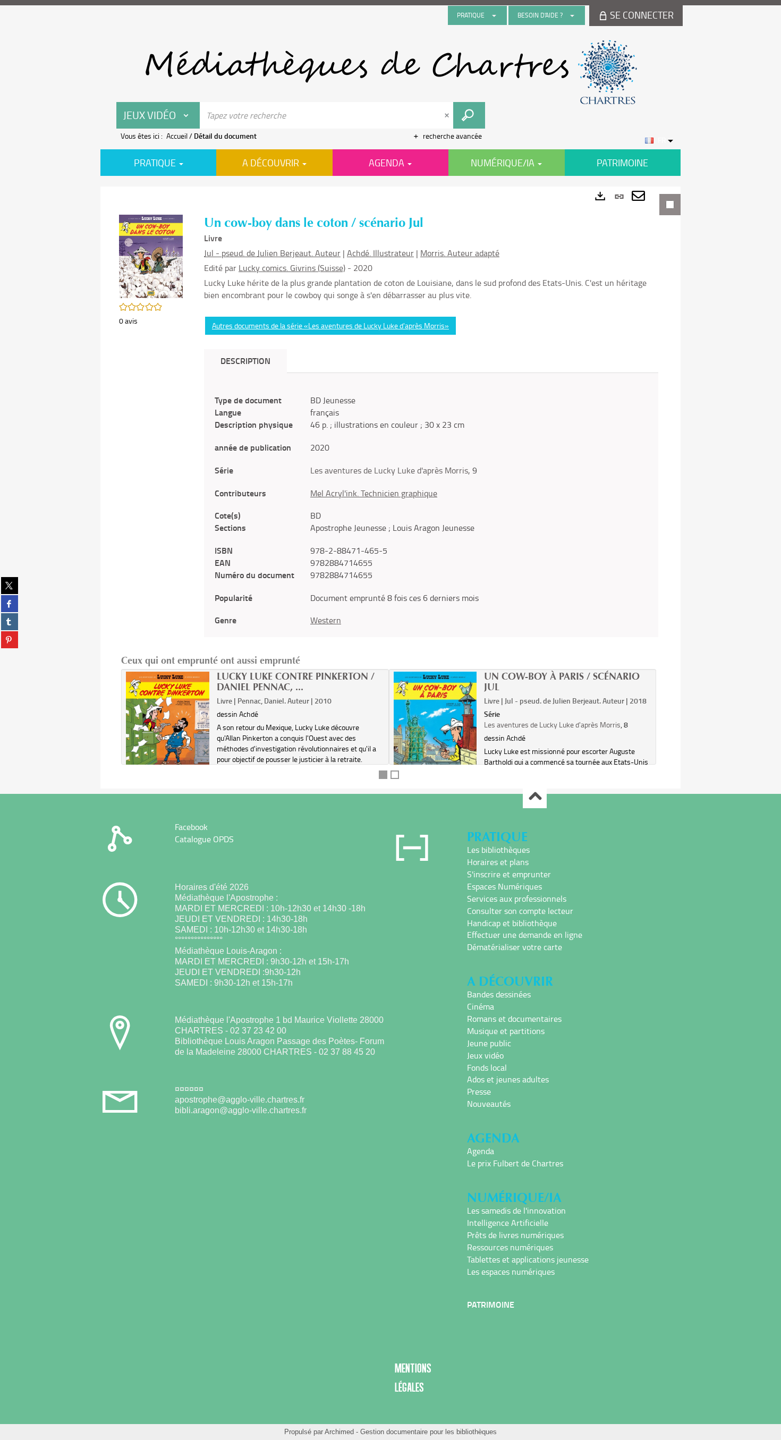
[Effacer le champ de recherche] (448, 115)
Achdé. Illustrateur (380, 253)
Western (325, 620)
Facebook (191, 827)
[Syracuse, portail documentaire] (390, 72)
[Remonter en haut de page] (535, 796)
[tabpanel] (390, 488)
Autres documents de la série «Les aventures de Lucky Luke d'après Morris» (330, 325)
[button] (151, 255)
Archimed (339, 1432)
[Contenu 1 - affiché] (383, 774)
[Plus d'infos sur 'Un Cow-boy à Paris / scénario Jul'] (435, 726)
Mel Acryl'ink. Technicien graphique (373, 493)
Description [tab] (245, 360)
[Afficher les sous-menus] (494, 15)
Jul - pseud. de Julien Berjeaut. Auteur (272, 253)
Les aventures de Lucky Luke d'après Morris (389, 470)
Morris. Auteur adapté (459, 253)
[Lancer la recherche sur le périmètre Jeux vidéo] (469, 115)
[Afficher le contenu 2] (394, 774)
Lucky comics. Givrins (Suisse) (292, 268)
